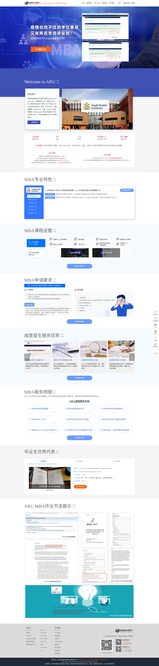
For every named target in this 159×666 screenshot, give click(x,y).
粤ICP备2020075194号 (84, 659)
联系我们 (57, 644)
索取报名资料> (127, 190)
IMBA (42, 644)
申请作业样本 (79, 266)
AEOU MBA (43, 647)
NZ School (43, 641)
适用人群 (29, 305)
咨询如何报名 (79, 321)
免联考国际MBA (30, 644)
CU (41, 650)
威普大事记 (58, 647)
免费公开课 (97, 3)
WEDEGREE (44, 638)
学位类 (28, 632)
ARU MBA (43, 632)
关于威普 (111, 3)
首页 (83, 3)
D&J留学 (28, 635)
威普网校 (89, 3)
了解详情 (34, 122)
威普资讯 (57, 650)
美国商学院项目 (30, 641)
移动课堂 (104, 3)
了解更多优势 (79, 378)
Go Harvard (43, 635)
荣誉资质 (57, 635)
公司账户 (57, 638)
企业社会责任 (58, 641)
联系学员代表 (80, 486)
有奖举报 (57, 653)
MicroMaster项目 (30, 638)
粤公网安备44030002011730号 (99, 659)
